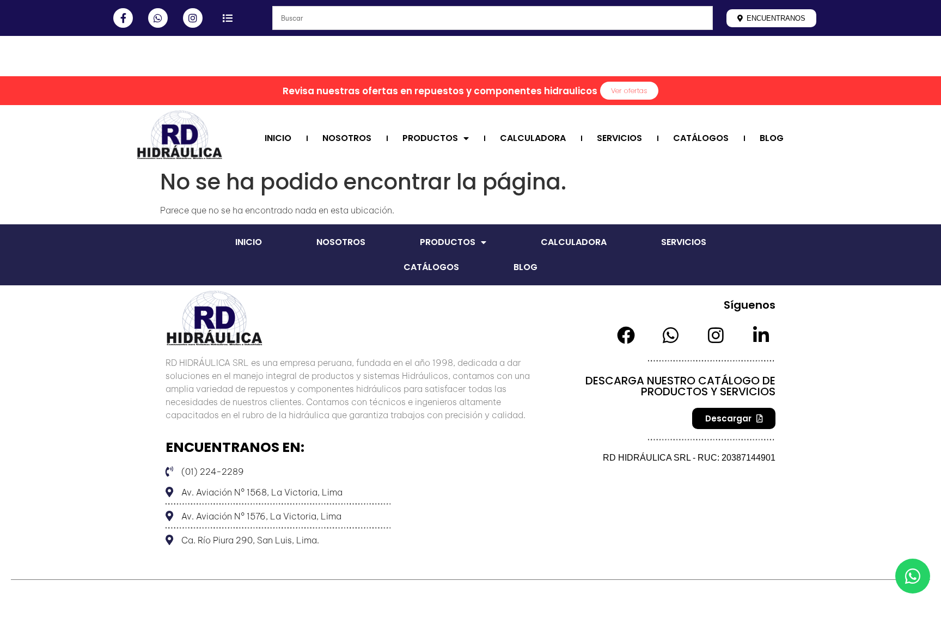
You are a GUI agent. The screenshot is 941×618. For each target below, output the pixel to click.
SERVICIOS (619, 138)
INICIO (278, 138)
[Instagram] (193, 18)
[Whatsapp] (158, 18)
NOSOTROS (346, 138)
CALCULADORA (533, 138)
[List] (227, 18)
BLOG (772, 138)
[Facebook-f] (123, 18)
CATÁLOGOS (701, 138)
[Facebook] (626, 335)
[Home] (135, 61)
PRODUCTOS (430, 138)
